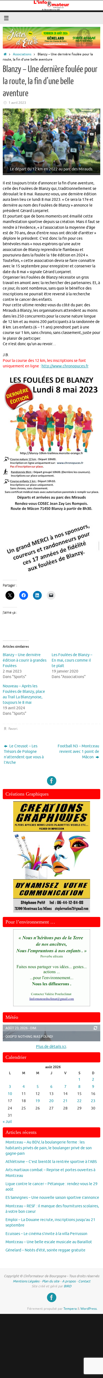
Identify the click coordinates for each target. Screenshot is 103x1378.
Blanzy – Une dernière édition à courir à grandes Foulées (24, 660)
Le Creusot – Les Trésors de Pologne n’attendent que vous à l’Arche (24, 754)
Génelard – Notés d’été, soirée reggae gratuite (45, 1250)
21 (65, 1101)
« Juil (7, 1121)
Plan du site (50, 1281)
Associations (22, 54)
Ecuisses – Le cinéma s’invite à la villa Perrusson (46, 1233)
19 (37, 1101)
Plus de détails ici (51, 1046)
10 (10, 1093)
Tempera (70, 1308)
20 (51, 1101)
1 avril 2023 (17, 103)
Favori (13, 729)
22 (79, 1101)
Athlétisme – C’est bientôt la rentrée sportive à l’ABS (51, 1161)
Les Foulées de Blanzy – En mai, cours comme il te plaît (72, 660)
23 (93, 1101)
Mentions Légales (26, 1281)
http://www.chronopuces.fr (64, 366)
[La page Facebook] (51, 780)
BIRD (67, 1286)
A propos (69, 1281)
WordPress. (89, 1308)
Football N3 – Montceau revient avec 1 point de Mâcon (78, 752)
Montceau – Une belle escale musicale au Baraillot (48, 1242)
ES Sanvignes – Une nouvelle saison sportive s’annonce (52, 1197)
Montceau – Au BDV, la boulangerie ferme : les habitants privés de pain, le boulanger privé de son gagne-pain (48, 1148)
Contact (84, 1281)
